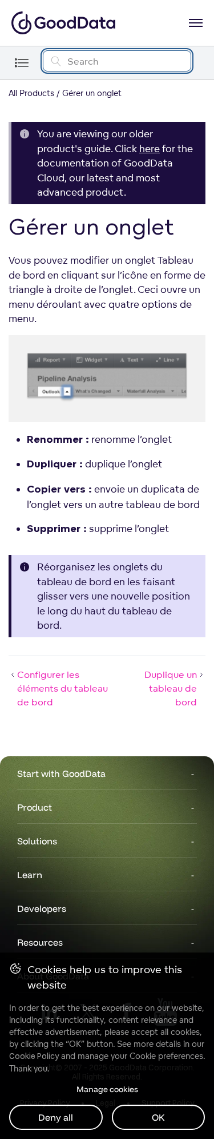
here (149, 148)
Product (34, 807)
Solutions (37, 841)
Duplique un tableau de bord (170, 688)
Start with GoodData (61, 773)
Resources (40, 942)
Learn (29, 874)
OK (158, 1117)
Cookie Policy (34, 1056)
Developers (41, 908)
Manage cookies (107, 1089)
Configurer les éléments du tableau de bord (62, 688)
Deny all (55, 1117)
